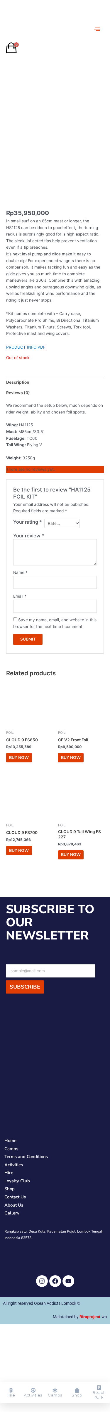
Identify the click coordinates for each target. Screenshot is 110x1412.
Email (19, 596)
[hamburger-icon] (96, 29)
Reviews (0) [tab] (18, 392)
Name (20, 572)
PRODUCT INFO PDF (26, 347)
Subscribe (25, 986)
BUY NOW (19, 757)
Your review (28, 536)
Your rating (27, 522)
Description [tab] (17, 382)
